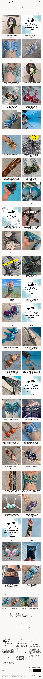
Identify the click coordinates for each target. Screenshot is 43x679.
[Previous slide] (4, 25)
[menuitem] (20, 2)
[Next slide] (19, 25)
